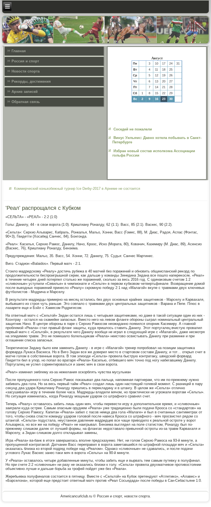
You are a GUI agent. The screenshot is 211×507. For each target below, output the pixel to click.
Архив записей (25, 92)
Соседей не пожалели (132, 129)
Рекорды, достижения (31, 81)
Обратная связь (26, 102)
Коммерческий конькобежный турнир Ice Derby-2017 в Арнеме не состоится (77, 188)
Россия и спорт (25, 61)
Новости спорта (26, 71)
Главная (19, 51)
